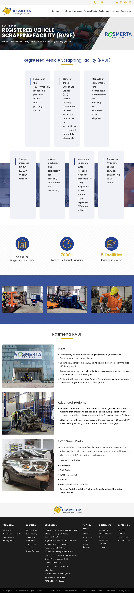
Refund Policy (55, 590)
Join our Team (124, 540)
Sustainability (31, 534)
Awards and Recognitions (8, 539)
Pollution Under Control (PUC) (57, 573)
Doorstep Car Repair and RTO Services (62, 555)
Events (85, 533)
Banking (102, 547)
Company (56, 11)
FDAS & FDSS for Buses (54, 581)
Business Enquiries (121, 531)
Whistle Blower (89, 590)
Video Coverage (87, 545)
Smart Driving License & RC (56, 559)
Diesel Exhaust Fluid (53, 562)
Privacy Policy (123, 590)
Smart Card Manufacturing (56, 566)
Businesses (77, 11)
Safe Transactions (71, 590)
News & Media (90, 11)
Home (5, 41)
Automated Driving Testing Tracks (59, 551)
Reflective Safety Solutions (56, 577)
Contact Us (126, 11)
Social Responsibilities (12, 534)
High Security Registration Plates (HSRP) (61, 530)
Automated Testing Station (56, 544)
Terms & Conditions (106, 590)
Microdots (49, 570)
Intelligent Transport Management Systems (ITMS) (59, 535)
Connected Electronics (30, 539)
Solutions (66, 11)
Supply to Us (123, 537)
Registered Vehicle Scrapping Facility (61, 540)
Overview (7, 530)
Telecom (102, 543)
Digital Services (32, 551)
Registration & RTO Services (57, 548)
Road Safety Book (88, 539)
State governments (104, 538)
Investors (115, 11)
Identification (31, 530)
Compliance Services (31, 545)
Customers (104, 11)
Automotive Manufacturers (105, 531)
